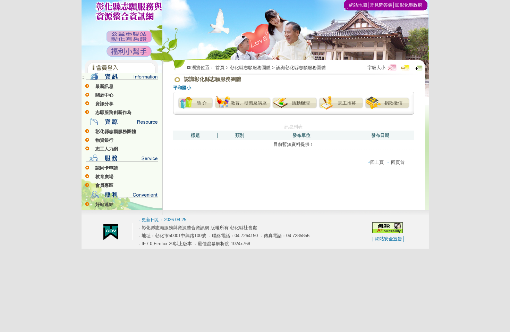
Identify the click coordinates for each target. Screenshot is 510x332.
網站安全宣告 (388, 238)
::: (84, 77)
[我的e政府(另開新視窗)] (111, 238)
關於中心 (104, 95)
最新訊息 (104, 86)
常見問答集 (381, 5)
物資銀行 (104, 140)
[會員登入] (122, 71)
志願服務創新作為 (113, 112)
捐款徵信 (393, 103)
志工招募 (347, 103)
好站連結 (104, 204)
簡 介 (201, 103)
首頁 (219, 67)
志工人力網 (106, 148)
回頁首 (398, 162)
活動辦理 (301, 103)
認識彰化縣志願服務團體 (301, 67)
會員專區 (104, 185)
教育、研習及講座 (249, 103)
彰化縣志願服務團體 (115, 131)
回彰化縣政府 (408, 5)
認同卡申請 (106, 168)
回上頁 (377, 162)
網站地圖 (358, 5)
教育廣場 (104, 176)
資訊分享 (104, 103)
